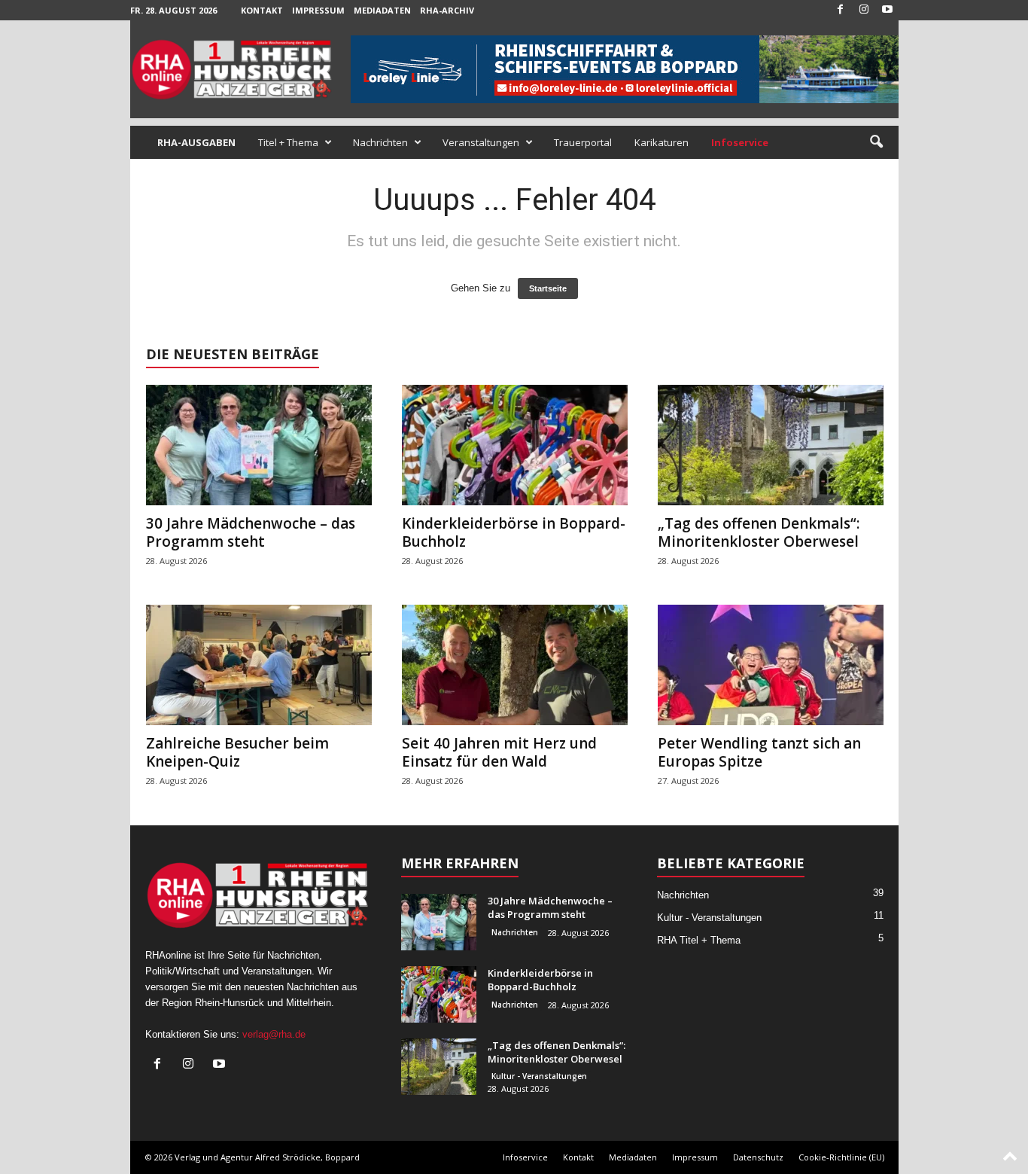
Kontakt (262, 10)
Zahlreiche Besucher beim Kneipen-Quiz (237, 752)
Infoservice (525, 1157)
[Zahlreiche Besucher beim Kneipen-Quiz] (259, 665)
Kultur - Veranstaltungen (539, 1076)
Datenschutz (758, 1157)
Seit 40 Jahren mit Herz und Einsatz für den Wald (499, 752)
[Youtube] (887, 10)
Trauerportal (583, 142)
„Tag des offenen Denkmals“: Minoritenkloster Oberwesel (758, 532)
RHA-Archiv (447, 10)
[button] (876, 142)
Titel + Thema (288, 142)
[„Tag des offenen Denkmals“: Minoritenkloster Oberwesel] (771, 445)
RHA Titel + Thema (699, 940)
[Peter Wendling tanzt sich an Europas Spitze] (771, 665)
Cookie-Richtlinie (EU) (841, 1157)
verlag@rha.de (274, 1034)
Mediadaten (382, 10)
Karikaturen (661, 142)
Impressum (318, 10)
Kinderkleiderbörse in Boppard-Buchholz (513, 532)
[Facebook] (841, 10)
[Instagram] (864, 10)
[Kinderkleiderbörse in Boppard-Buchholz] (515, 445)
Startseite (548, 288)
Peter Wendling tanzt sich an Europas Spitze (759, 752)
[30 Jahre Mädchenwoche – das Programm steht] (259, 445)
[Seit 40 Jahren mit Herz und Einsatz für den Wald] (515, 665)
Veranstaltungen (481, 142)
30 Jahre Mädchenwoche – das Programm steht (250, 532)
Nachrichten (380, 142)
